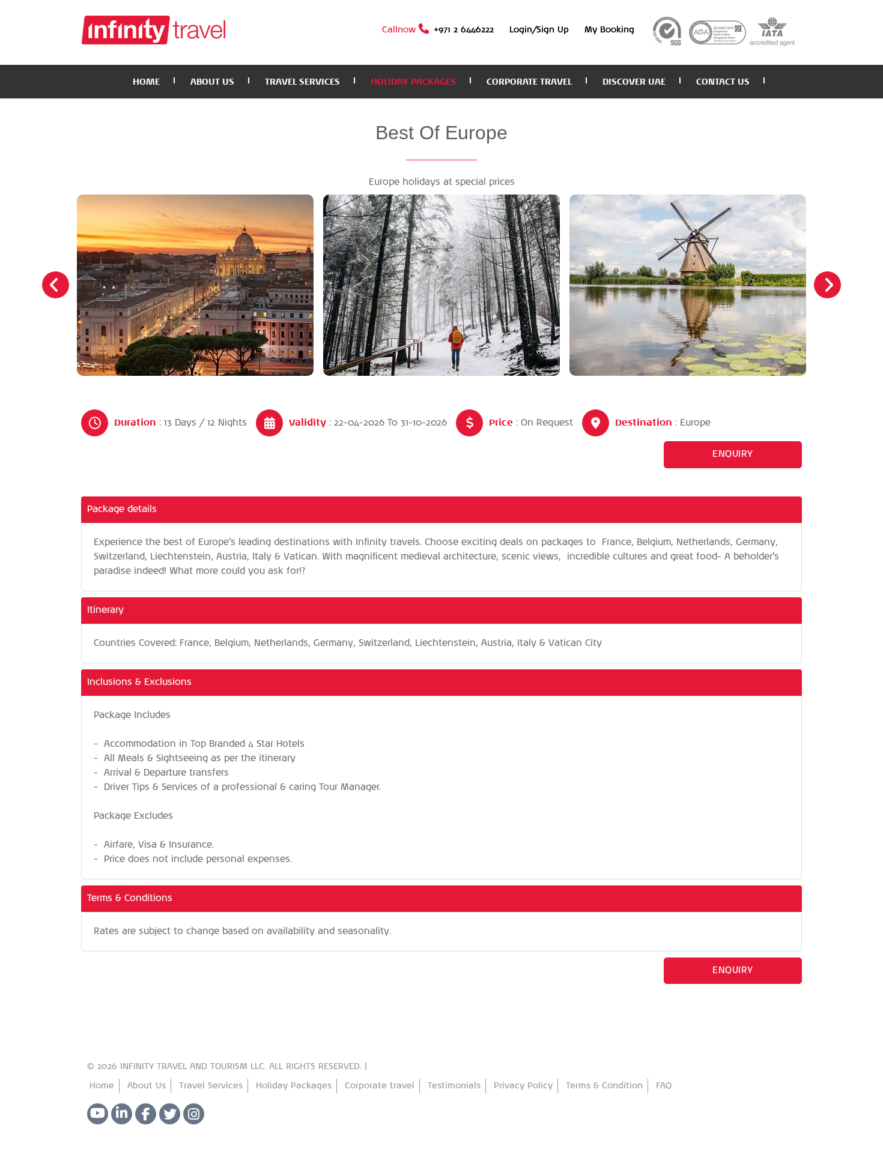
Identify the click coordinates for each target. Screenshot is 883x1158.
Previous (55, 284)
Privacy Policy (523, 1086)
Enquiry (732, 454)
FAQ (664, 1086)
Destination (643, 422)
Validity (307, 422)
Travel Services (211, 1086)
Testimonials (454, 1086)
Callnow (438, 30)
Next (827, 284)
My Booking (609, 30)
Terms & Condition (604, 1086)
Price (501, 422)
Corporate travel (379, 1086)
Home (102, 1086)
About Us (146, 1086)
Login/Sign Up (539, 30)
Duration (135, 422)
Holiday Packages (294, 1086)
